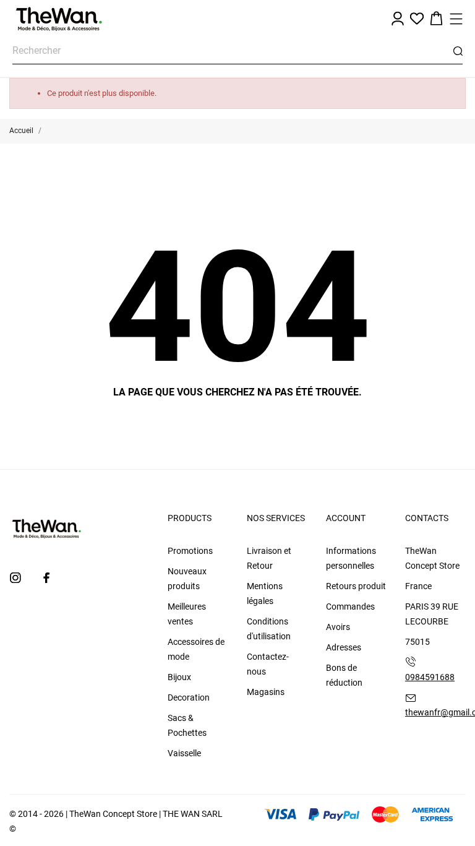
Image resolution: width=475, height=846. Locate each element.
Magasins (266, 692)
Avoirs (338, 627)
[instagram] (15, 577)
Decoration (189, 697)
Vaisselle (184, 753)
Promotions (190, 551)
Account (346, 518)
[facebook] (46, 577)
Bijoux (179, 677)
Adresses (343, 647)
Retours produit (356, 586)
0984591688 (430, 677)
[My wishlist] (417, 18)
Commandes (350, 606)
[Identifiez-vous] (397, 19)
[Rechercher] (458, 51)
